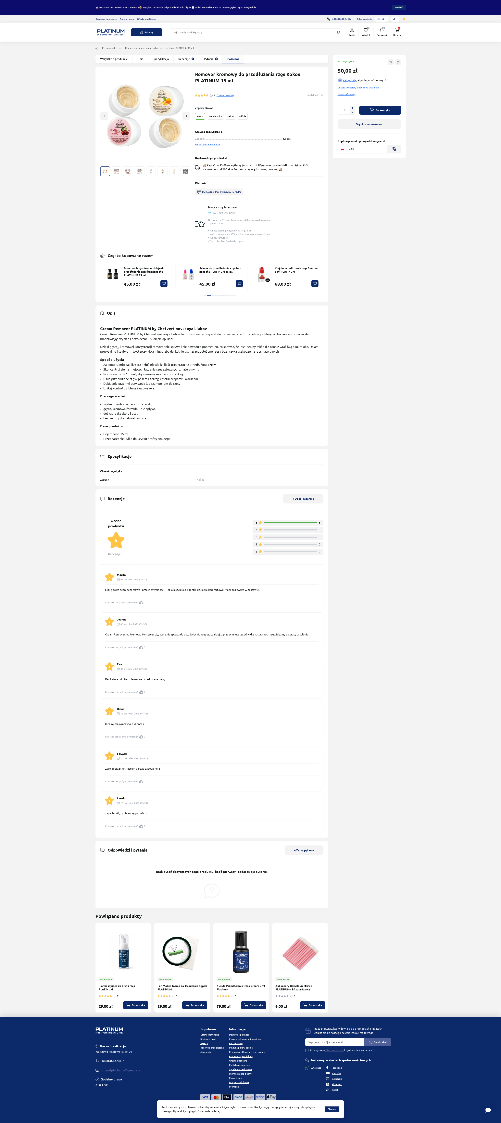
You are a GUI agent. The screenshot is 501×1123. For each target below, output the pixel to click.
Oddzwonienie (364, 19)
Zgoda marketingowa (240, 1069)
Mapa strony (235, 1078)
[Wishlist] (151, 948)
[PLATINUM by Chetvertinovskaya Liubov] (111, 32)
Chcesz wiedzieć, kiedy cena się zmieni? (359, 87)
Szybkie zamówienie (369, 124)
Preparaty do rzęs (111, 48)
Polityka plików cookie (241, 1047)
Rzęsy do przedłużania (212, 1047)
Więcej (216, 1111)
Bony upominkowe (239, 1082)
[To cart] (164, 283)
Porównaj (382, 32)
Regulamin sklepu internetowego (247, 1052)
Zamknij (399, 7)
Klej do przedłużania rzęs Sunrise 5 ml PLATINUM (296, 270)
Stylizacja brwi (208, 1039)
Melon (230, 116)
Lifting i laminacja (209, 1034)
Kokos (200, 116)
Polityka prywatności (240, 1065)
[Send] (394, 149)
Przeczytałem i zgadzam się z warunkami (341, 1050)
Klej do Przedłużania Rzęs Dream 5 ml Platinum (241, 987)
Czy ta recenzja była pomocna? (125, 602)
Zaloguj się (349, 80)
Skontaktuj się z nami (240, 1073)
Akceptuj (332, 1109)
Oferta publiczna (146, 19)
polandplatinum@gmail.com (122, 1070)
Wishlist (366, 32)
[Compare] (151, 956)
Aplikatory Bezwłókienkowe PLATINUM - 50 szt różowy (293, 987)
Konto (352, 35)
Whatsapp (316, 1067)
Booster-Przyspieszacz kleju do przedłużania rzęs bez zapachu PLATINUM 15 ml (144, 272)
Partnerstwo (127, 19)
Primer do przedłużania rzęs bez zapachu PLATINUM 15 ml (220, 270)
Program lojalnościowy (222, 207)
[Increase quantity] (352, 108)
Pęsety (204, 1043)
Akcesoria (205, 1052)
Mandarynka (215, 116)
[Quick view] (151, 941)
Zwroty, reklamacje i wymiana (245, 1039)
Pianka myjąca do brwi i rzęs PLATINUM (117, 987)
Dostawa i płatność (106, 19)
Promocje (234, 1086)
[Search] (338, 32)
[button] (186, 116)
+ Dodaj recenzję (303, 498)
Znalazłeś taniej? (347, 94)
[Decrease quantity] (352, 112)
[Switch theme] (404, 19)
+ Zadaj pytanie (304, 850)
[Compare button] (398, 62)
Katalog (148, 32)
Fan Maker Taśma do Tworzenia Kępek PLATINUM (182, 987)
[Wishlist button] (391, 62)
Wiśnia (242, 116)
